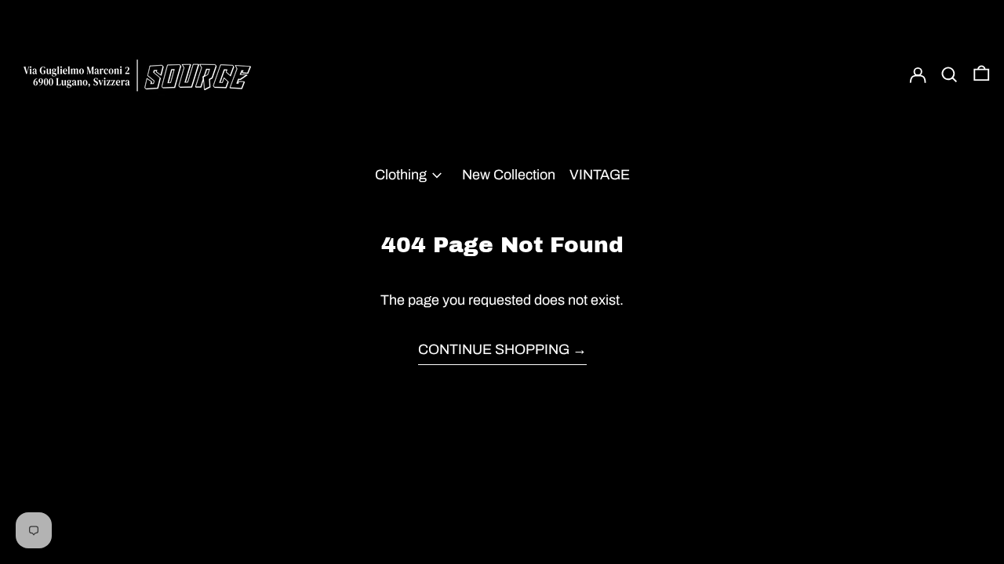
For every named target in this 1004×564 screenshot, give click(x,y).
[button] (949, 75)
